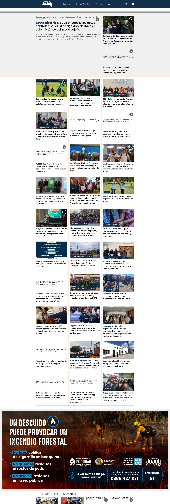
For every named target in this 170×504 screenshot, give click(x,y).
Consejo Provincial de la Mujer (83, 288)
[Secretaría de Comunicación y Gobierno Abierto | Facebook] (122, 4)
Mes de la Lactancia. (79, 195)
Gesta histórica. (47, 23)
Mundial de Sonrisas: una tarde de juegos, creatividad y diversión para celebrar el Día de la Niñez (83, 232)
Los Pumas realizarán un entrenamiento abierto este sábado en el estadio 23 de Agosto (85, 329)
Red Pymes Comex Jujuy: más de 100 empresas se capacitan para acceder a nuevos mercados (51, 168)
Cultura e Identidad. (112, 229)
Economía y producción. (81, 360)
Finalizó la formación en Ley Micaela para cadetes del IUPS (83, 296)
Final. (38, 361)
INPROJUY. (75, 392)
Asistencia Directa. (45, 261)
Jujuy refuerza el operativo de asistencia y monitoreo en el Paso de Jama (116, 296)
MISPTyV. (40, 131)
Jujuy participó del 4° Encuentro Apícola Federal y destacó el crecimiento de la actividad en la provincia (85, 364)
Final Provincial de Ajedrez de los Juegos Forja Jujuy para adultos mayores (51, 363)
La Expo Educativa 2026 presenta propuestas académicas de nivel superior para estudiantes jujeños (51, 330)
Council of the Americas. (47, 294)
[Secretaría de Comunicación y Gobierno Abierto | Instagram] (129, 4)
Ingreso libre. (76, 325)
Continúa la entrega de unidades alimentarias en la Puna (51, 264)
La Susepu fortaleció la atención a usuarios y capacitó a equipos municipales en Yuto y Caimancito (50, 200)
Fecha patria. (109, 36)
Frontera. (107, 294)
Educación (108, 322)
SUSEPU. (39, 196)
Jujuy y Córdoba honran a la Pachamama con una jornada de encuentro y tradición (118, 232)
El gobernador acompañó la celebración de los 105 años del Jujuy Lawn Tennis (117, 134)
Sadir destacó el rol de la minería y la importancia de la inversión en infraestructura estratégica (50, 297)
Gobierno (66, 4)
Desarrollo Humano (79, 223)
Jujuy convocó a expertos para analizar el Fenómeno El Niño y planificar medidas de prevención (83, 102)
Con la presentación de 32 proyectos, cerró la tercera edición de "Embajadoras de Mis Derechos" (51, 232)
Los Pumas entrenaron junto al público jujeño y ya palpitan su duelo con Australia (50, 101)
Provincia (99, 4)
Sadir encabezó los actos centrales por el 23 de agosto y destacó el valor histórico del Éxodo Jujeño (65, 26)
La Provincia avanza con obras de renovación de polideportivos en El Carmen (83, 263)
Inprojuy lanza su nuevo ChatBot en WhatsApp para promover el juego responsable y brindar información (83, 397)
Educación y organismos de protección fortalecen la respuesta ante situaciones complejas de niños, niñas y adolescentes (117, 331)
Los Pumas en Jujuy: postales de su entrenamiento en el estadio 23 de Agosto (84, 133)
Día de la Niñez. (77, 228)
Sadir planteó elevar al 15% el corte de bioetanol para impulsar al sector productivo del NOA (84, 167)
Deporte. (40, 99)
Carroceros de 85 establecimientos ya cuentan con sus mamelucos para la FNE (50, 395)
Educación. (108, 326)
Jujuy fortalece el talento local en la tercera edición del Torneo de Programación (118, 70)
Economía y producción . (114, 261)
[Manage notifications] (165, 500)
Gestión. (107, 68)
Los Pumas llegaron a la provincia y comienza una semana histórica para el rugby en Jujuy (118, 168)
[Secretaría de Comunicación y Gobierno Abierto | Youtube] (133, 4)
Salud (107, 192)
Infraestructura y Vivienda (115, 94)
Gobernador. (109, 131)
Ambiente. (75, 98)
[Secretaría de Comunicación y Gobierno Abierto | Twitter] (126, 4)
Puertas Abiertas (83, 4)
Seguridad (108, 289)
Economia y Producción (113, 257)
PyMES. (39, 164)
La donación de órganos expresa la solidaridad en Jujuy (118, 199)
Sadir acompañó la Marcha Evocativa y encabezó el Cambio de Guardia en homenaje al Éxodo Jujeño (118, 40)
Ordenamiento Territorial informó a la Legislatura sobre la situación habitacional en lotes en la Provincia (118, 103)
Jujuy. (106, 393)
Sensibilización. (110, 196)
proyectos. (41, 229)
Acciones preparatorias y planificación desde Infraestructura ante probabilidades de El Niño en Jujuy (51, 135)
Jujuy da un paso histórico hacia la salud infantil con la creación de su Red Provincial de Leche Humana (85, 199)
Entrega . (40, 393)
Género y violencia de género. (84, 293)
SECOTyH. (107, 99)
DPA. (72, 260)
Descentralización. (112, 361)
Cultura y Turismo (111, 224)
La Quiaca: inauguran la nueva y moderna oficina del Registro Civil (116, 363)
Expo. (38, 326)
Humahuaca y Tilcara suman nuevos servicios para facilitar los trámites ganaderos (117, 266)
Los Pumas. (108, 164)
